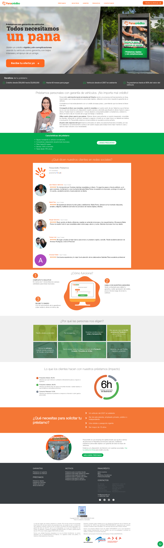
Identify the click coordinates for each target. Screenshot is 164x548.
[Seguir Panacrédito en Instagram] (109, 500)
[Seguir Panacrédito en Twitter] (104, 500)
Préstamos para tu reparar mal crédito (76, 476)
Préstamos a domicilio (39, 482)
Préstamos (62, 3)
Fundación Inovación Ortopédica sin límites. (86, 350)
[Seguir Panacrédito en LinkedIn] (113, 500)
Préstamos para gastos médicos (74, 478)
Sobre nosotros (102, 472)
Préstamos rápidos (38, 481)
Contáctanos (109, 3)
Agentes (86, 3)
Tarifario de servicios (39, 484)
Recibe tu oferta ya (152, 3)
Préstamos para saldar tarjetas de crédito (77, 473)
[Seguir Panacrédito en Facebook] (100, 500)
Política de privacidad (104, 476)
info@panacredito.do (104, 494)
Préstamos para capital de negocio (75, 475)
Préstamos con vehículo (40, 473)
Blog (99, 473)
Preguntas (96, 3)
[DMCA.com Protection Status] (82, 516)
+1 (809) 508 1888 (103, 496)
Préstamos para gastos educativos (75, 479)
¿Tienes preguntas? (107, 143)
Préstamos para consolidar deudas (75, 472)
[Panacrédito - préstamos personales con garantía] (11, 3)
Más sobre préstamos (93, 455)
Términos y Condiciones (105, 475)
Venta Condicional (38, 485)
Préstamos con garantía (40, 472)
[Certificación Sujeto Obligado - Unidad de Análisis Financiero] (82, 510)
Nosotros (75, 3)
